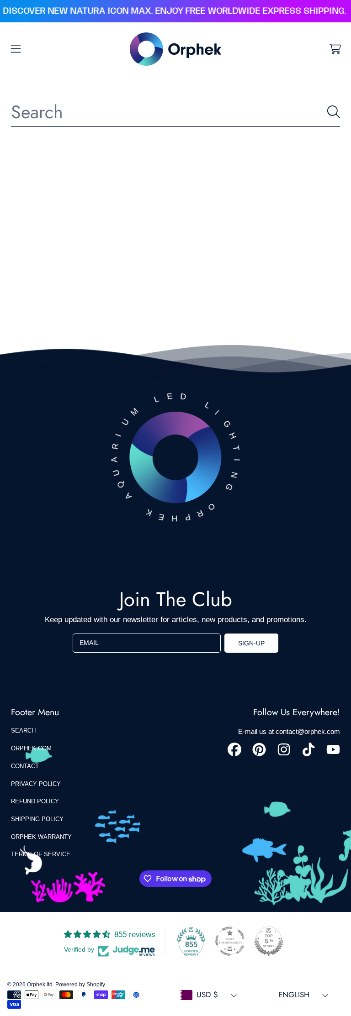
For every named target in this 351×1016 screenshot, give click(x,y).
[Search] (334, 112)
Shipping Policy (37, 819)
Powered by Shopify (80, 984)
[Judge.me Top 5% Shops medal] (268, 941)
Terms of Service (40, 854)
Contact (25, 766)
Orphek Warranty (41, 836)
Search (23, 730)
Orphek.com (31, 748)
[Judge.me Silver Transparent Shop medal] (230, 941)
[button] (16, 49)
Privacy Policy (36, 783)
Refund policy (35, 801)
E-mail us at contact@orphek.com (289, 731)
